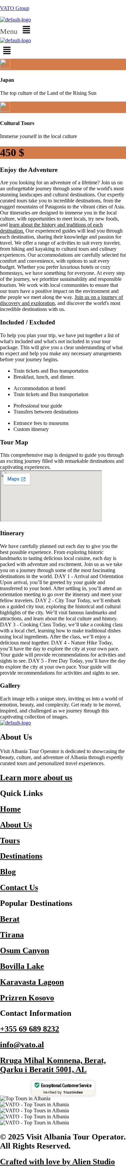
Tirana (12, 934)
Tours (10, 840)
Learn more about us (36, 777)
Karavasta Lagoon (32, 982)
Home (10, 809)
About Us (16, 824)
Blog (8, 871)
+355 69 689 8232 (29, 1029)
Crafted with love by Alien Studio (57, 1161)
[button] (63, 30)
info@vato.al (22, 1044)
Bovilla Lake (22, 966)
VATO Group (14, 8)
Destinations (21, 856)
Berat (9, 919)
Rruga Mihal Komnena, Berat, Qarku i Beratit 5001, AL (53, 1065)
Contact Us (19, 887)
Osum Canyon (24, 950)
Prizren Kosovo (27, 997)
